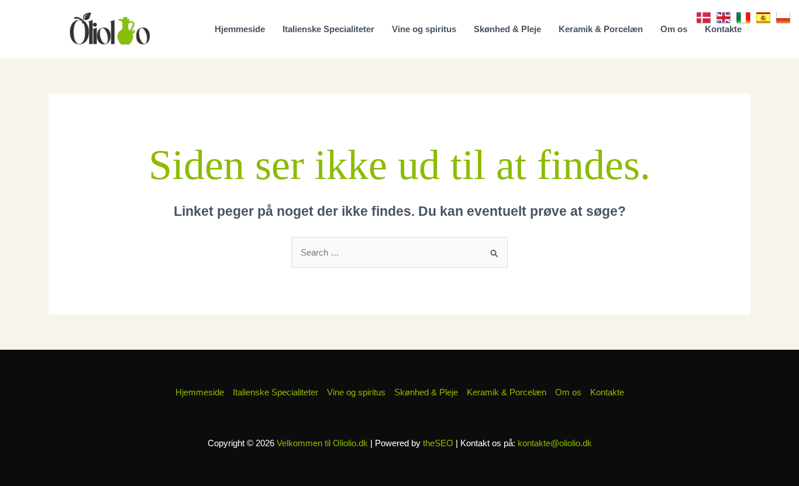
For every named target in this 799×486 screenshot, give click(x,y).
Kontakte (723, 29)
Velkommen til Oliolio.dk (322, 443)
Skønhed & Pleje (507, 29)
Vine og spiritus (424, 29)
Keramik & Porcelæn (601, 29)
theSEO (438, 443)
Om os (673, 29)
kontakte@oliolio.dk (555, 443)
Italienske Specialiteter (328, 29)
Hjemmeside (240, 29)
